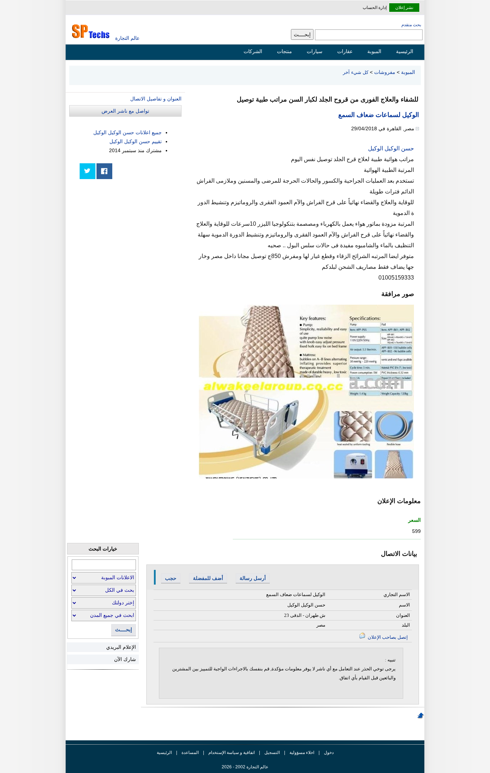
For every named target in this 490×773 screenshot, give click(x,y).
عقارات (345, 51)
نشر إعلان (404, 7)
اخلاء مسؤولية (301, 752)
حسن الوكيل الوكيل (391, 148)
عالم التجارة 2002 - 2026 (245, 766)
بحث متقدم (411, 24)
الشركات (253, 51)
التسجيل (272, 752)
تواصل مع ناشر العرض (125, 111)
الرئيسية (404, 51)
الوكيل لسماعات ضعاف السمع (378, 114)
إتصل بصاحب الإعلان (387, 637)
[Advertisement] (128, 234)
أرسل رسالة (253, 578)
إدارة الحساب (375, 7)
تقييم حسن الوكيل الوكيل (135, 141)
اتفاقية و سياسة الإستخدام (231, 752)
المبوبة (374, 51)
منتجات (284, 51)
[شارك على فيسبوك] (104, 171)
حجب (170, 578)
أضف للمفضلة (208, 578)
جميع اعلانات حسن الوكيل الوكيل (127, 132)
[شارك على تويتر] (87, 171)
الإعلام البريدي (121, 647)
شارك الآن (125, 659)
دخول (329, 752)
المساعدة (190, 752)
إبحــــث (123, 629)
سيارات (314, 51)
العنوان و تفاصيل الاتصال (156, 99)
